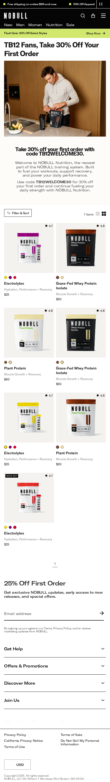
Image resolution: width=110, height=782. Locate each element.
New (8, 25)
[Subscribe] (100, 613)
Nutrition (54, 25)
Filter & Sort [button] (20, 213)
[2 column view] (104, 214)
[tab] (5, 277)
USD (23, 766)
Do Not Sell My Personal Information (80, 742)
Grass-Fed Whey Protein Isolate (76, 285)
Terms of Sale (71, 734)
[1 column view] (98, 214)
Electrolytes (14, 283)
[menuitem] (8, 25)
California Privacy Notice (23, 740)
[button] (101, 4)
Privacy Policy (15, 734)
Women (35, 25)
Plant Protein (15, 368)
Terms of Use (14, 746)
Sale (70, 25)
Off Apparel (84, 4)
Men (20, 25)
